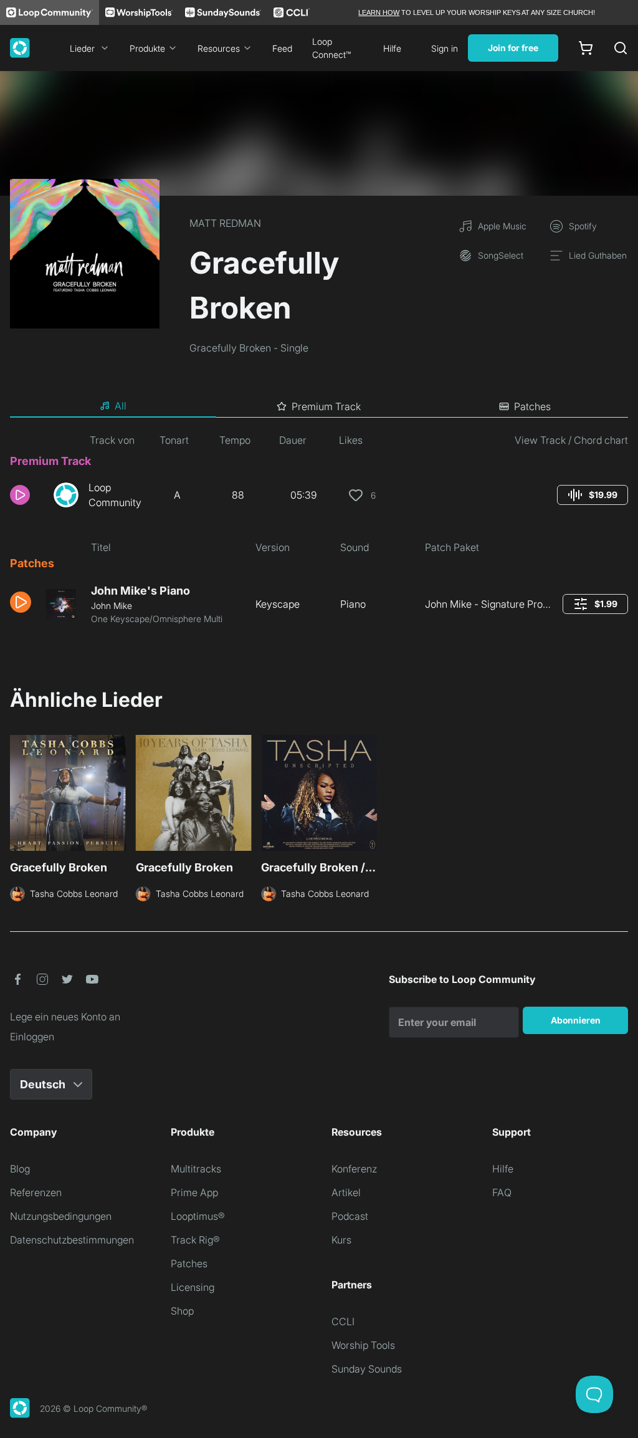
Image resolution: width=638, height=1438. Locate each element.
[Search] (620, 48)
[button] (27, 495)
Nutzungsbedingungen (61, 1216)
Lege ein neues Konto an (65, 1016)
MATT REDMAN (225, 223)
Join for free (513, 47)
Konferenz (354, 1168)
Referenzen (36, 1192)
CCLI (343, 1321)
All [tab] (120, 406)
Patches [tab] (532, 406)
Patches (189, 1263)
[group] (592, 495)
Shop (182, 1311)
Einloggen (32, 1036)
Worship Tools (363, 1345)
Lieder (82, 48)
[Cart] (585, 48)
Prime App (194, 1192)
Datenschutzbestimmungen (72, 1240)
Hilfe (392, 48)
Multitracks (196, 1168)
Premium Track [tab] (326, 406)
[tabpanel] (319, 534)
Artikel (346, 1192)
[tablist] (319, 406)
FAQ (502, 1192)
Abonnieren (576, 1020)
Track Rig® (195, 1240)
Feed (282, 48)
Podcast (349, 1216)
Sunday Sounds (366, 1369)
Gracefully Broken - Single (248, 348)
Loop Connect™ (331, 48)
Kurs (341, 1240)
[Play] (20, 495)
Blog (20, 1168)
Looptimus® (198, 1216)
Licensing (192, 1287)
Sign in (444, 48)
